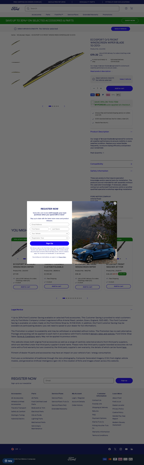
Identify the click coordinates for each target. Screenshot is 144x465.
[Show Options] (67, 233)
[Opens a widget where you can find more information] (8, 461)
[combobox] (49, 233)
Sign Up (49, 243)
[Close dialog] (115, 203)
